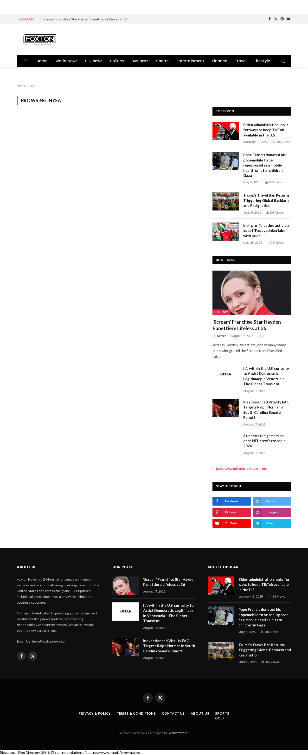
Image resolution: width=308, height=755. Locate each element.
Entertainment (190, 60)
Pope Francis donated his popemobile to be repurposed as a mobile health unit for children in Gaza (265, 165)
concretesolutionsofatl (72, 752)
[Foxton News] (40, 39)
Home (42, 60)
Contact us (173, 713)
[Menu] (26, 60)
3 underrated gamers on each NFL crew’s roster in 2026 (264, 440)
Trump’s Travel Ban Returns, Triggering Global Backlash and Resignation (266, 200)
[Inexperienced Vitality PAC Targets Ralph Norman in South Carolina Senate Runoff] (225, 408)
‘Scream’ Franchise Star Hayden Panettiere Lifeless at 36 (246, 325)
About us (200, 713)
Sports (162, 60)
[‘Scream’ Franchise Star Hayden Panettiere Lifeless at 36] (251, 293)
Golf (220, 718)
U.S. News (94, 60)
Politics (117, 60)
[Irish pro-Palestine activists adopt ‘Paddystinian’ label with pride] (225, 232)
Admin (221, 336)
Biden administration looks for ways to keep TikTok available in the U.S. (265, 130)
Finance (219, 60)
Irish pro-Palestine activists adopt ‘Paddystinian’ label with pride (266, 230)
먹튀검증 (47, 752)
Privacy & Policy (95, 713)
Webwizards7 (178, 733)
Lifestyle (262, 60)
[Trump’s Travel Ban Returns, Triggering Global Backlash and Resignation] (225, 201)
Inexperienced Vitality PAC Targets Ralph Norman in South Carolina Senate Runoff (266, 410)
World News (66, 60)
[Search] (283, 61)
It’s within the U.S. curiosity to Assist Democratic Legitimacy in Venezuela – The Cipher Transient (97, 19)
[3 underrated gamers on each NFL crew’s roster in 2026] (225, 442)
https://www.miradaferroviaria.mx (239, 468)
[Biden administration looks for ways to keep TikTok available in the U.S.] (225, 131)
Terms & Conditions (136, 713)
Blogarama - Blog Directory (20, 752)
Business (140, 60)
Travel (241, 60)
